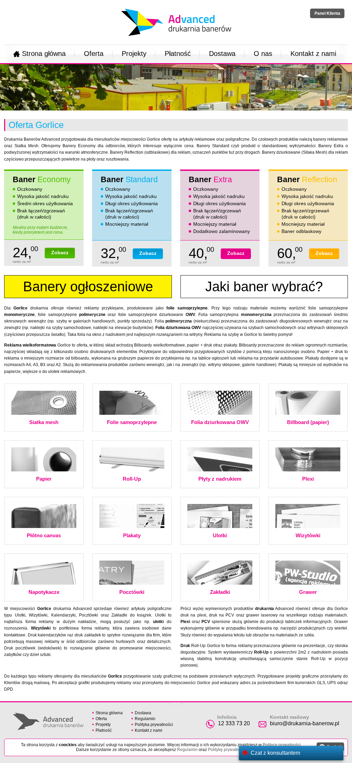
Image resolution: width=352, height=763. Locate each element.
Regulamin (145, 718)
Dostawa (222, 53)
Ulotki (220, 535)
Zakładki (220, 592)
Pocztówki (131, 592)
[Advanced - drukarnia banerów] (176, 7)
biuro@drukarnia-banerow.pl (304, 723)
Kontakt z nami (313, 53)
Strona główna (44, 53)
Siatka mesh (43, 422)
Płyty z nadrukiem (219, 479)
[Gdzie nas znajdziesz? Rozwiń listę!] (176, 701)
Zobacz (59, 252)
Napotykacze (44, 592)
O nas (263, 53)
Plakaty (132, 535)
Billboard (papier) (308, 422)
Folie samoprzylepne (132, 422)
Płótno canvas (44, 535)
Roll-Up (132, 479)
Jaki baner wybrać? (264, 286)
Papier (44, 479)
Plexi (308, 479)
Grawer (308, 592)
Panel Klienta (327, 13)
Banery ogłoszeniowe (88, 286)
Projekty (134, 53)
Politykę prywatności (227, 749)
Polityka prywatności (154, 724)
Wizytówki (308, 535)
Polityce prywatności (282, 744)
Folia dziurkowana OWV (220, 422)
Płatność (178, 53)
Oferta (93, 53)
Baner (42, 179)
